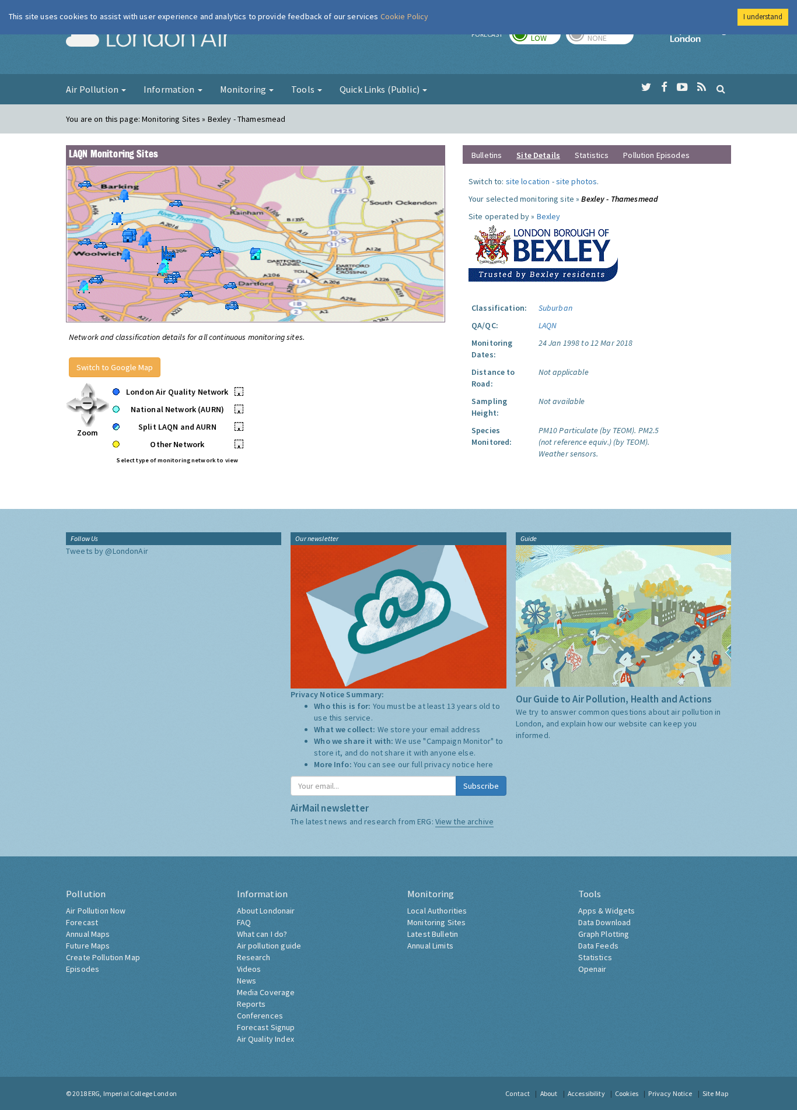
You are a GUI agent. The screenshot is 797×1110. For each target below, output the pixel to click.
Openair (592, 969)
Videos (249, 969)
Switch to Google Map (114, 367)
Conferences (260, 1015)
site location (528, 181)
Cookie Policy (404, 16)
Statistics (592, 155)
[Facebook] (664, 87)
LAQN (548, 325)
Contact (517, 1093)
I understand (762, 17)
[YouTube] (682, 87)
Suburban (555, 308)
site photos (576, 181)
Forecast (82, 922)
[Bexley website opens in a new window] (543, 250)
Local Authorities (437, 910)
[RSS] (702, 87)
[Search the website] (721, 88)
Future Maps (88, 945)
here (485, 764)
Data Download (604, 922)
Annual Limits (430, 945)
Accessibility (586, 1093)
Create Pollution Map (103, 957)
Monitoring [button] (244, 89)
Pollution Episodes (656, 155)
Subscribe (481, 786)
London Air (148, 38)
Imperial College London (700, 38)
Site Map (715, 1093)
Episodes (82, 969)
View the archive (464, 821)
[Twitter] (646, 87)
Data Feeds (598, 945)
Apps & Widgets (606, 910)
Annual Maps (88, 934)
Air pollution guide (269, 945)
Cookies (626, 1093)
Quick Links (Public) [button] (380, 89)
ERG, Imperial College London (132, 1093)
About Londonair (266, 910)
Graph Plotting (604, 934)
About (549, 1093)
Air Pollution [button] (93, 89)
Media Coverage (266, 992)
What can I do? (262, 934)
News (247, 980)
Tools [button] (303, 89)
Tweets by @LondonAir (107, 551)
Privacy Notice (670, 1093)
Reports (251, 1004)
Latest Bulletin (432, 934)
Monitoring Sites (436, 922)
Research (254, 957)
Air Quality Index (265, 1039)
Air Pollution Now (95, 910)
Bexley (549, 216)
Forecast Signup (266, 1027)
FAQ (244, 922)
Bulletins (486, 155)
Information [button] (170, 89)
